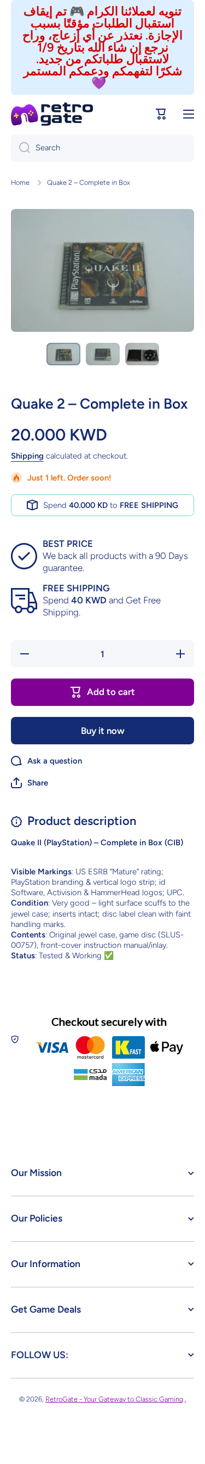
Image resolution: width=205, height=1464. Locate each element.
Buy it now (103, 730)
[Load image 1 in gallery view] (63, 354)
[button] (161, 114)
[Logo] (52, 114)
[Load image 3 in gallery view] (142, 354)
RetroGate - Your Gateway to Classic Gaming (114, 1399)
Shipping (27, 456)
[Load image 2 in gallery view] (103, 354)
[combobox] (102, 148)
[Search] (20, 148)
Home (20, 182)
